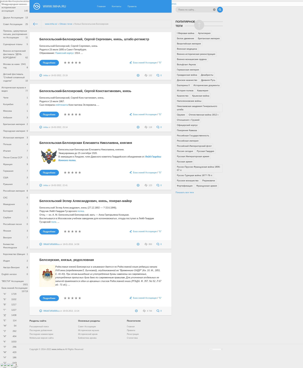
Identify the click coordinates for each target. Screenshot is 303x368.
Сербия (15, 217)
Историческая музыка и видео (15, 89)
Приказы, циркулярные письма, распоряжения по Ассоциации (15, 34)
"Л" (9, 347)
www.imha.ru (58, 349)
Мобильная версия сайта (41, 338)
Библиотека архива (87, 338)
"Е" (9, 320)
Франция (15, 164)
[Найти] (220, 9)
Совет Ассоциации (15, 24)
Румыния (15, 184)
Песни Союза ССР (15, 157)
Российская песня (15, 224)
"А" (9, 294)
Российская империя (15, 191)
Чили (15, 97)
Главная (101, 6)
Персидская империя (15, 131)
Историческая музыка (88, 330)
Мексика (15, 111)
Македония (15, 204)
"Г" (9, 310)
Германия (15, 171)
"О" (9, 363)
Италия (15, 151)
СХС (15, 197)
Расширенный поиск (39, 327)
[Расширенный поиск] (214, 9)
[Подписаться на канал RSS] (172, 4)
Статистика (132, 338)
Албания (15, 117)
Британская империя (15, 124)
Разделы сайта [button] (38, 321)
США (15, 177)
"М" (9, 352)
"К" (9, 341)
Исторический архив (88, 334)
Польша (15, 144)
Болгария (15, 211)
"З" (9, 331)
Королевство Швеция (15, 254)
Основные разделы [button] (89, 321)
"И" (9, 336)
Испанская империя (15, 137)
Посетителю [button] (134, 321)
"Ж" (9, 325)
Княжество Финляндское (15, 246)
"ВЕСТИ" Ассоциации (15, 282)
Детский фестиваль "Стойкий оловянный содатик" (15, 77)
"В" (9, 304)
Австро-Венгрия (15, 267)
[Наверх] (199, 25)
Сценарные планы (15, 44)
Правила (132, 6)
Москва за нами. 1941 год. (15, 66)
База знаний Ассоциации (15, 289)
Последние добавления (41, 330)
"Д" (9, 315)
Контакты (116, 6)
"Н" (9, 357)
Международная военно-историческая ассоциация (15, 7)
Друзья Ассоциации (15, 17)
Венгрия (15, 237)
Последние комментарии (41, 334)
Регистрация (133, 334)
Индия (15, 260)
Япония (15, 230)
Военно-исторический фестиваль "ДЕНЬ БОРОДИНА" (15, 54)
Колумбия (15, 104)
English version (15, 274)
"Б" (9, 299)
